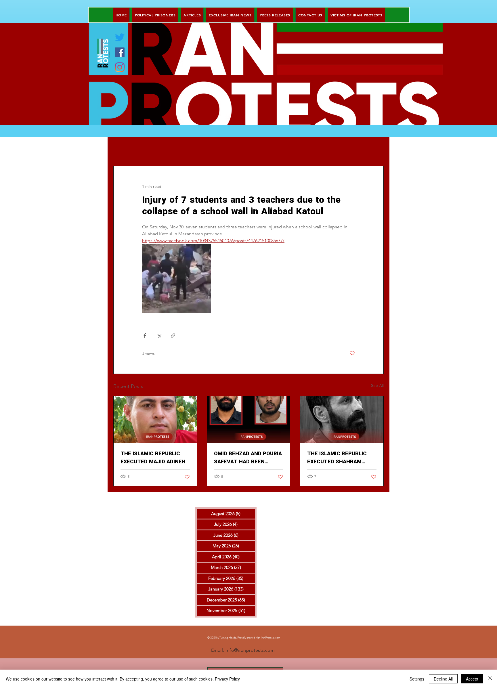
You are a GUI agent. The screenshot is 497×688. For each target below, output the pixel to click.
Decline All (443, 679)
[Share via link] (173, 335)
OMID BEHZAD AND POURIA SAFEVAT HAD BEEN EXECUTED (248, 458)
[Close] (490, 678)
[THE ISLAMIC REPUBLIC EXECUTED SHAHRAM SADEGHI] (341, 419)
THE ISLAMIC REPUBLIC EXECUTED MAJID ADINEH (153, 458)
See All (377, 385)
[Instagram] (120, 67)
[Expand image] (176, 278)
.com (277, 637)
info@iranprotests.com (250, 650)
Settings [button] (417, 679)
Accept (472, 679)
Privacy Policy (227, 679)
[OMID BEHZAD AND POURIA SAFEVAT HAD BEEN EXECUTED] (248, 419)
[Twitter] (120, 37)
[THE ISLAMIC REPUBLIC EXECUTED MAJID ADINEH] (155, 419)
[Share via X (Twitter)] (159, 335)
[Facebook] (120, 52)
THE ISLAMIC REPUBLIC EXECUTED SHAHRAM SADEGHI (337, 458)
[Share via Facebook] (145, 335)
